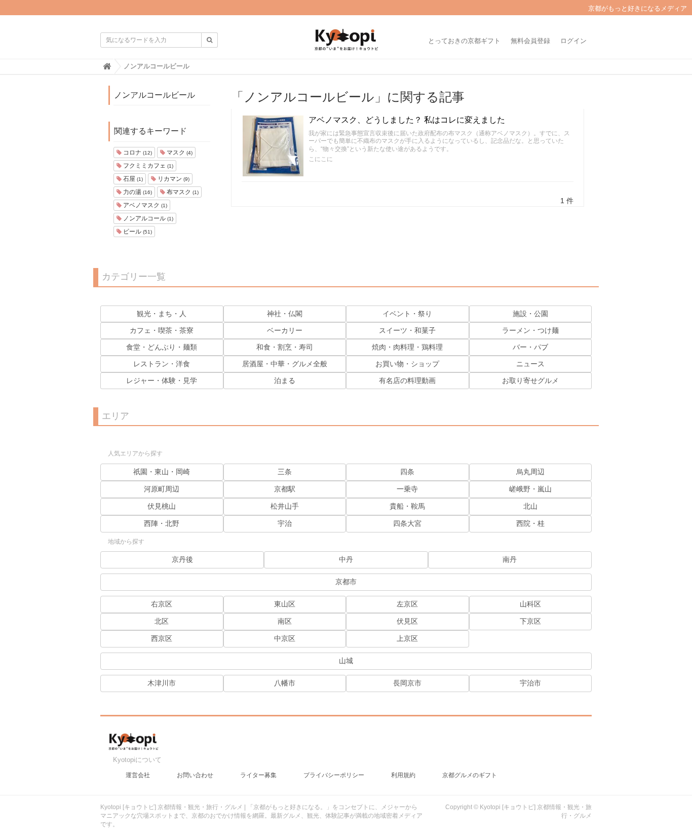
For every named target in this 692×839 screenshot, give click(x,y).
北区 (162, 621)
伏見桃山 (161, 506)
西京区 (161, 638)
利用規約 (403, 775)
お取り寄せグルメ (530, 380)
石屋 (132, 178)
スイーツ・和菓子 (407, 330)
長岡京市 (407, 683)
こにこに (321, 159)
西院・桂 (530, 523)
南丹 (510, 559)
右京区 (161, 604)
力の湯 (137, 192)
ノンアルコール (147, 218)
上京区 (407, 638)
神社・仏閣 (284, 314)
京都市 (346, 582)
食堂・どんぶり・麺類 (161, 347)
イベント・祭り (407, 314)
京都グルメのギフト (469, 775)
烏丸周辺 (530, 472)
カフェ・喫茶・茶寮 (162, 330)
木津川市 (161, 683)
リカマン (172, 178)
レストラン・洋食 (161, 364)
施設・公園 (530, 314)
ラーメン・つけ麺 (530, 330)
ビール (137, 231)
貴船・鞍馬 (407, 506)
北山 (530, 506)
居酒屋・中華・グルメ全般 (284, 364)
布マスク (182, 192)
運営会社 (138, 775)
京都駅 (284, 489)
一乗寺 (407, 489)
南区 (285, 621)
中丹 (346, 559)
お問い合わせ (195, 775)
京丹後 (182, 559)
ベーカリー (284, 330)
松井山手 (285, 506)
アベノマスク (144, 205)
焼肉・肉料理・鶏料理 (407, 347)
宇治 (285, 523)
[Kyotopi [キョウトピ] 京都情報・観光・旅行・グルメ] (346, 44)
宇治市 (530, 683)
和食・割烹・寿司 (284, 347)
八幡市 (284, 683)
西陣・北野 (161, 523)
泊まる (284, 380)
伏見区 (407, 621)
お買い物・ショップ (407, 364)
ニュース (530, 364)
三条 (285, 472)
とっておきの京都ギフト (464, 41)
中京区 (284, 638)
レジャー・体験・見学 (161, 380)
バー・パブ (530, 347)
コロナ (137, 152)
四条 (407, 472)
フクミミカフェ (147, 165)
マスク (179, 152)
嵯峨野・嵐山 (530, 489)
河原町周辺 (161, 489)
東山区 (284, 604)
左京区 (407, 604)
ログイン (573, 41)
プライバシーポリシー (333, 775)
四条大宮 (407, 523)
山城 (346, 661)
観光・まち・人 (161, 314)
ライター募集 (258, 775)
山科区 (530, 604)
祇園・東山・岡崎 (161, 472)
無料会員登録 (530, 41)
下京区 (530, 621)
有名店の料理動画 (407, 380)
